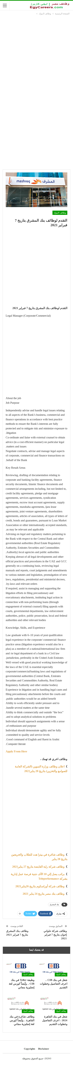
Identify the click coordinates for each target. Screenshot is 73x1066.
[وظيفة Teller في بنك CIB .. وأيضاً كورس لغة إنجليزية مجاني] (20, 966)
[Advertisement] (36, 53)
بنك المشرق (54, 904)
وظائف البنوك (60, 213)
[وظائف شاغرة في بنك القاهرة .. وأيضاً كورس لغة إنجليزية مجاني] (20, 1003)
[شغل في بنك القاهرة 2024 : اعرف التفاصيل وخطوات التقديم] (53, 1003)
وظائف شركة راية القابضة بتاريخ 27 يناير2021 (38, 866)
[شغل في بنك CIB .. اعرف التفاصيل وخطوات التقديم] (53, 966)
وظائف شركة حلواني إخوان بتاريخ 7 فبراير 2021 (55, 935)
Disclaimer (43, 1048)
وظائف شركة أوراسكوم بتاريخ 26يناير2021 (39, 886)
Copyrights (29, 1048)
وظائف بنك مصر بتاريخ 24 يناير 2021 (43, 893)
